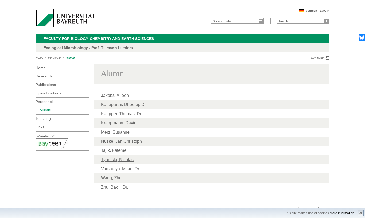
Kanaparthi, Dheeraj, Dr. (124, 104)
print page (317, 57)
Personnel (54, 57)
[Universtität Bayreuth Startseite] (65, 18)
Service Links (222, 21)
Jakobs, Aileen (115, 95)
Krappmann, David (119, 123)
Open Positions (48, 93)
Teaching (43, 118)
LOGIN (324, 10)
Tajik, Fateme (113, 150)
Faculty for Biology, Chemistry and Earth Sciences (99, 39)
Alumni (70, 57)
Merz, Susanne (115, 132)
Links (40, 127)
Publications (46, 84)
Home (39, 57)
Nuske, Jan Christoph (121, 141)
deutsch (311, 10)
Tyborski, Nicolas (117, 159)
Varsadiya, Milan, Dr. (120, 169)
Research (44, 76)
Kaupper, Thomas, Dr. (121, 114)
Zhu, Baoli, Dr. (114, 187)
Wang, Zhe (111, 178)
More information (342, 213)
